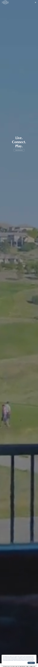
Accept (31, 662)
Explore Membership (19, 150)
